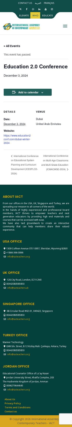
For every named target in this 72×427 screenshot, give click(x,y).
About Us (10, 399)
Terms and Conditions (17, 407)
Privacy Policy (13, 403)
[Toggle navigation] (65, 26)
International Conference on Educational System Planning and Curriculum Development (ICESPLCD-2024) (25, 164)
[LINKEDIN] (39, 9)
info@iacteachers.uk (17, 287)
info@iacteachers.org (18, 256)
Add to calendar (28, 92)
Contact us (25, 3)
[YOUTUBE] (45, 9)
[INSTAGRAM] (52, 9)
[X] (20, 9)
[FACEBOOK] (27, 9)
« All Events (12, 46)
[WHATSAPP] (33, 9)
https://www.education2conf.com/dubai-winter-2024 (17, 139)
